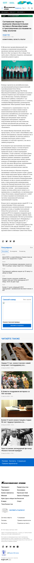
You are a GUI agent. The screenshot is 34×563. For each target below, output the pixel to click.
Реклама (5, 461)
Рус (23, 8)
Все (31, 247)
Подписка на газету (23, 523)
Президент (5, 487)
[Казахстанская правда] (9, 8)
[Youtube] (14, 546)
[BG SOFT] (9, 558)
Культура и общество (9, 498)
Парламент (5, 490)
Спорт (19, 501)
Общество (6, 35)
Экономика (21, 490)
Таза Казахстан (7, 504)
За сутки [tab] (5, 251)
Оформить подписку (17, 325)
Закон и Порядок (23, 495)
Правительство (22, 487)
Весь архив (27, 299)
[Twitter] (6, 241)
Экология (20, 498)
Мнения (4, 495)
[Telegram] (10, 241)
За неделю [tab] (13, 251)
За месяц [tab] (22, 251)
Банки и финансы (7, 493)
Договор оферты (6, 517)
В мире (3, 501)
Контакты (12, 461)
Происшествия (22, 493)
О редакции (21, 461)
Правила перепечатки (9, 463)
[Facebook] (3, 241)
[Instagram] (17, 546)
